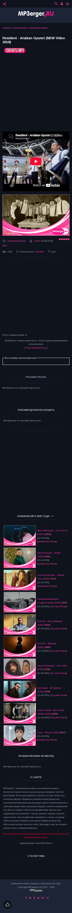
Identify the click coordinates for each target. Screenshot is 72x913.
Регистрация (32, 347)
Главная (7, 28)
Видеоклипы (20, 28)
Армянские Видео (38, 28)
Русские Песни (58, 606)
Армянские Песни (47, 541)
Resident (39, 252)
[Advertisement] (36, 93)
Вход (43, 347)
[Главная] (36, 15)
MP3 (5, 245)
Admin (37, 241)
